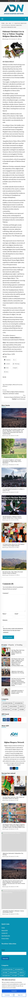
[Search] (26, 18)
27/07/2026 (12, 519)
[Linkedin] (15, 719)
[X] (12, 719)
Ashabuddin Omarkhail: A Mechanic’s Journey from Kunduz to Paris (17, 692)
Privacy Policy (5, 938)
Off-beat (14, 709)
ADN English (6, 39)
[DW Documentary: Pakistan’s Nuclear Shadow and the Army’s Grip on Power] (14, 505)
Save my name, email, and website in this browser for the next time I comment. (13, 630)
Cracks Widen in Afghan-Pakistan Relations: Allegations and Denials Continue (13, 391)
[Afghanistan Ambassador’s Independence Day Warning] (5, 671)
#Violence (5, 386)
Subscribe (5, 958)
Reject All (20, 995)
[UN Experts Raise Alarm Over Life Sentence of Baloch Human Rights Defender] (14, 532)
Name (5, 613)
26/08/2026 (12, 856)
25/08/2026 (12, 435)
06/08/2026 (12, 464)
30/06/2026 (12, 575)
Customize (7, 995)
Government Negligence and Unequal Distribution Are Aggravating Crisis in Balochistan (12, 461)
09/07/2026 (12, 547)
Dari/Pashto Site (5, 935)
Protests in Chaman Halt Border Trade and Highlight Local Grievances (14, 397)
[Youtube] (19, 719)
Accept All (14, 991)
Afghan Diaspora (7, 703)
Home (3, 927)
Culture (4, 706)
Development (13, 706)
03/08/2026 (12, 492)
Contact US (4, 933)
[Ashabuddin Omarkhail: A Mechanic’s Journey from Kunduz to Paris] (5, 691)
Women (21, 709)
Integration (6, 709)
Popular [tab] (11, 645)
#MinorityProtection (17, 384)
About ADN (4, 930)
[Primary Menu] (2, 19)
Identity (21, 706)
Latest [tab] (5, 645)
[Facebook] (8, 719)
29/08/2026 (12, 800)
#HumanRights (8, 384)
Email (17, 613)
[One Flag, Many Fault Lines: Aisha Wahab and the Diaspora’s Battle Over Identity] (5, 652)
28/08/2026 (12, 829)
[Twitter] (14, 768)
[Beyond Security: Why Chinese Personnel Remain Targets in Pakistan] (14, 560)
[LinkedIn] (17, 768)
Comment (6, 593)
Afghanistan (19, 703)
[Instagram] (4, 719)
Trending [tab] (19, 645)
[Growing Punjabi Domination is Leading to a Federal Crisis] (14, 477)
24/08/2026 (12, 914)
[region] (14, 987)
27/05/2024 (13, 39)
